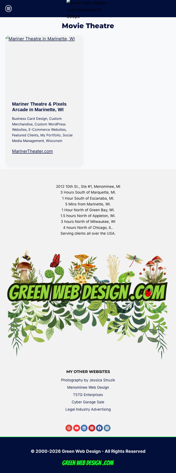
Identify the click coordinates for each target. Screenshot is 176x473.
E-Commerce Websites (47, 129)
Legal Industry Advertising (88, 409)
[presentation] (44, 64)
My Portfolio (50, 135)
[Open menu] (8, 8)
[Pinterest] (91, 428)
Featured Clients (25, 135)
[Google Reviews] (68, 428)
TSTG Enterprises (88, 395)
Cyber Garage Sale (88, 402)
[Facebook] (99, 428)
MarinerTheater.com (32, 151)
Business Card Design (29, 118)
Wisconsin (54, 141)
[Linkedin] (84, 428)
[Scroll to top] (169, 454)
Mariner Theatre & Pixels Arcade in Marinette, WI (39, 106)
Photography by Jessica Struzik (88, 380)
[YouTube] (76, 428)
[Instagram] (107, 428)
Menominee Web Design (88, 387)
